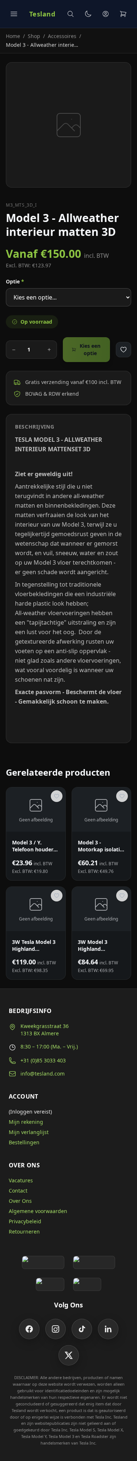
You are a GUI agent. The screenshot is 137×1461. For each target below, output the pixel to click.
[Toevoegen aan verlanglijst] (123, 349)
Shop (34, 36)
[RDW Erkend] (87, 1284)
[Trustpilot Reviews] (94, 1262)
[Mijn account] (106, 14)
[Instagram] (55, 1329)
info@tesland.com (42, 1073)
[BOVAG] (50, 1284)
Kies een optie (90, 349)
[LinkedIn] (108, 1329)
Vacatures (21, 1180)
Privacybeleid (25, 1221)
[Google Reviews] (43, 1262)
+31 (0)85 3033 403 (43, 1060)
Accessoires (62, 36)
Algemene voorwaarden (38, 1211)
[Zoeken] (70, 14)
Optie (15, 281)
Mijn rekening (26, 1121)
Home (13, 36)
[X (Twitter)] (68, 1355)
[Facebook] (29, 1329)
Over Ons (20, 1200)
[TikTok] (82, 1329)
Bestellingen (24, 1142)
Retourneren (24, 1231)
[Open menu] (14, 14)
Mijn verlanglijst (29, 1132)
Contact (18, 1190)
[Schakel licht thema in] (88, 14)
